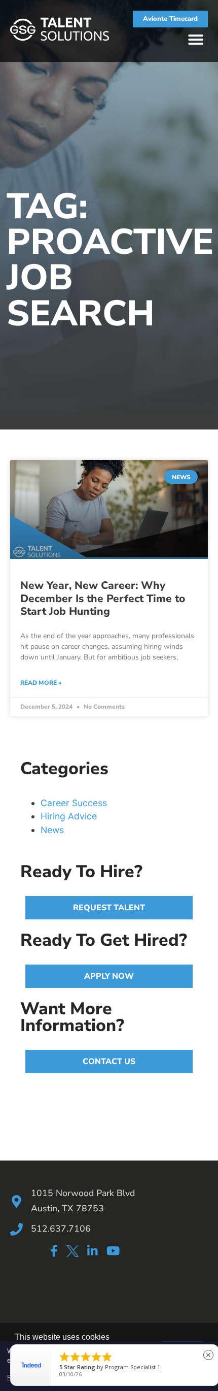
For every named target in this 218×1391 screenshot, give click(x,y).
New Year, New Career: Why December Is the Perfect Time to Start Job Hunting (102, 598)
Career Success (74, 803)
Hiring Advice (69, 816)
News (52, 829)
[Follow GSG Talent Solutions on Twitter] (72, 1253)
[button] (196, 39)
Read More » (40, 683)
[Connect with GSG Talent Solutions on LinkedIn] (92, 1251)
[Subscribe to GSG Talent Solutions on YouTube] (113, 1251)
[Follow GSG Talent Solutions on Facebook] (54, 1251)
